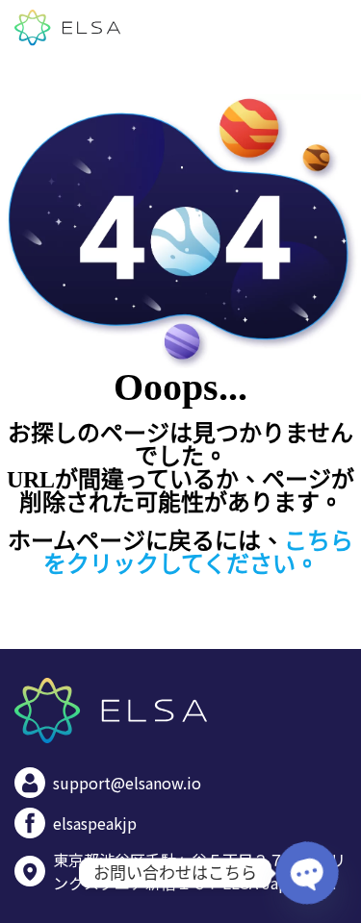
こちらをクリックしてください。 (198, 553)
